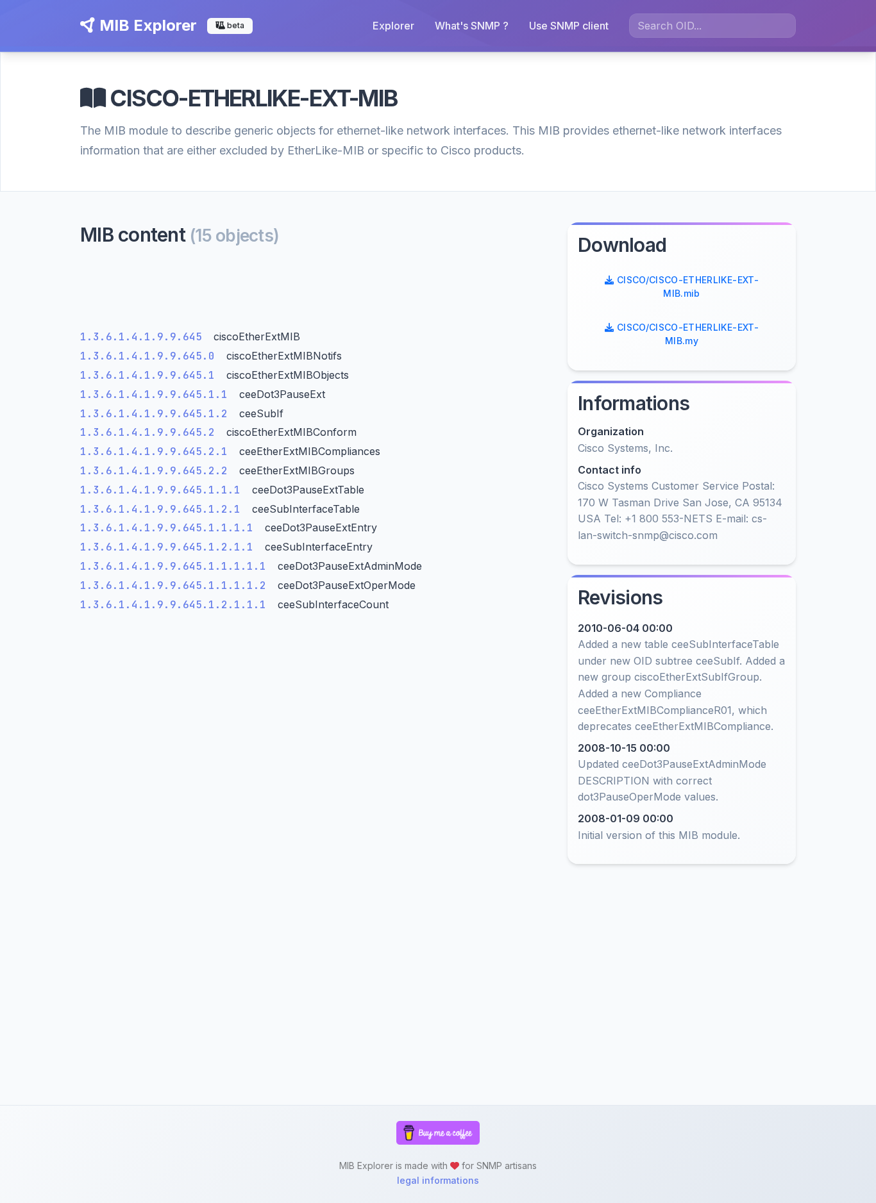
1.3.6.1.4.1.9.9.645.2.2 (157, 470)
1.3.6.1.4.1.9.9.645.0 (150, 356)
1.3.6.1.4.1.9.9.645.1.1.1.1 (170, 528)
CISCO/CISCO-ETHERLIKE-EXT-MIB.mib (686, 286)
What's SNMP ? (472, 25)
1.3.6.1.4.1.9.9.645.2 (150, 432)
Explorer (393, 25)
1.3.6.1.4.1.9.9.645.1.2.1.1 (170, 547)
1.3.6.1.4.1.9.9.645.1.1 (157, 394)
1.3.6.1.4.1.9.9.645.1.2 (157, 413)
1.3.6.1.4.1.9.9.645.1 (150, 375)
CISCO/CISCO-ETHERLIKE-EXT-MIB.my (686, 334)
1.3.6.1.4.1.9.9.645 (144, 337)
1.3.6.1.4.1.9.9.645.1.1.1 (163, 490)
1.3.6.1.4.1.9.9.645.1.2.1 (163, 509)
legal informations (438, 1180)
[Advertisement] (316, 291)
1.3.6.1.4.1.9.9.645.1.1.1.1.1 (176, 566)
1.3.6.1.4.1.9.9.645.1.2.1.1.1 (176, 604)
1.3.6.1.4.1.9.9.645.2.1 (157, 451)
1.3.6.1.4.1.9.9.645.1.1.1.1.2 (176, 585)
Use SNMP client (569, 25)
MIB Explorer (146, 25)
